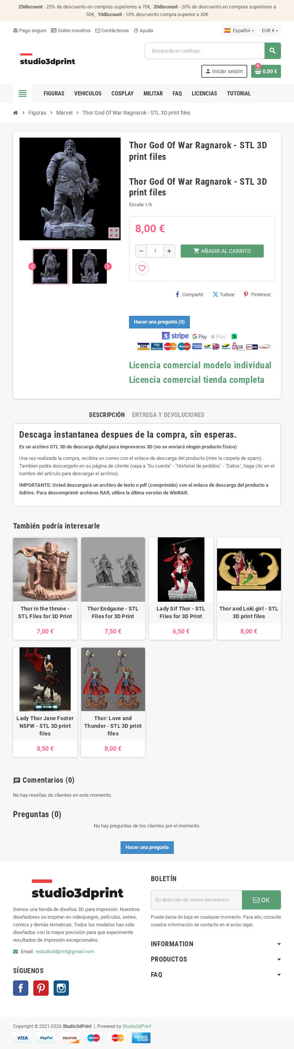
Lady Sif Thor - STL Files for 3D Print (181, 612)
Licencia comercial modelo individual (200, 365)
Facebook (20, 988)
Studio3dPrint (136, 1026)
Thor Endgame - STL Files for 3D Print (113, 612)
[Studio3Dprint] (48, 59)
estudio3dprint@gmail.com (65, 951)
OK (265, 900)
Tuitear (227, 294)
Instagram (61, 988)
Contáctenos (114, 30)
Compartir (192, 294)
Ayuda (143, 30)
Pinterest (261, 294)
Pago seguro (29, 30)
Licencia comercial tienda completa (197, 379)
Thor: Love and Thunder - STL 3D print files (113, 726)
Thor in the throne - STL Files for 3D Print (45, 612)
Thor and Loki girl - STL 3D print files (249, 612)
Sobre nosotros (74, 30)
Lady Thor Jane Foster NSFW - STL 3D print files (45, 726)
